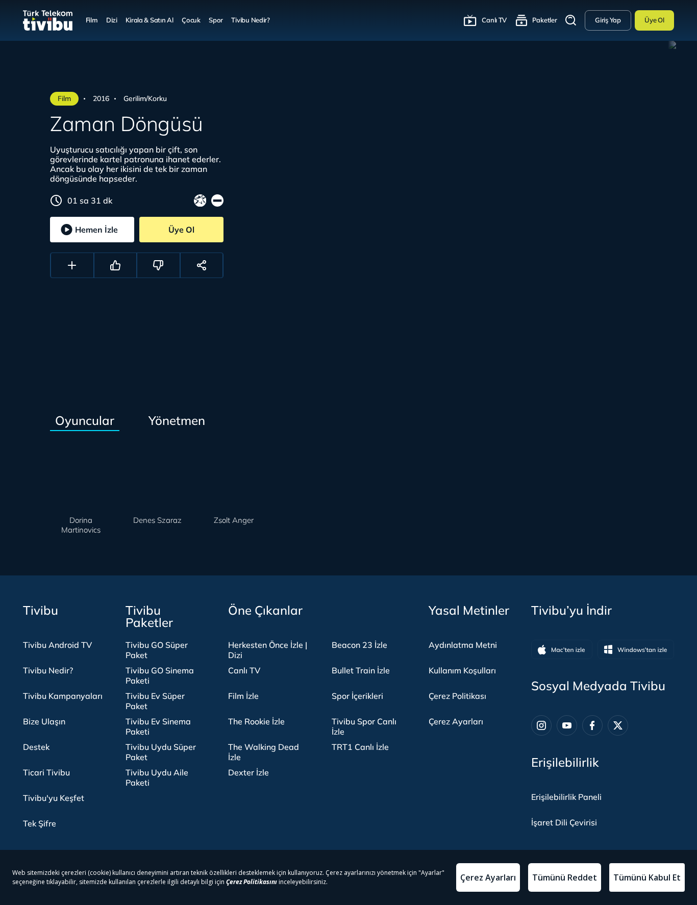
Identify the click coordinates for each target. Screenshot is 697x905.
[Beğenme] (158, 265)
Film (92, 20)
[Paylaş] (202, 265)
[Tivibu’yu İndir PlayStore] (636, 649)
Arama (571, 20)
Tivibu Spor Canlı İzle (364, 726)
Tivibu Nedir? (250, 20)
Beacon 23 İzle (359, 645)
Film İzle (243, 696)
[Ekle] (72, 265)
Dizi (111, 20)
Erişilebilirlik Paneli (566, 797)
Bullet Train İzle (361, 670)
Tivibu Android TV (57, 645)
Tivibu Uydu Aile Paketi (157, 777)
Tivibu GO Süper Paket (157, 650)
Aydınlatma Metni (463, 645)
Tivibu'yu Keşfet (53, 798)
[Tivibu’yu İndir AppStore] (561, 649)
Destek (36, 747)
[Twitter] (618, 725)
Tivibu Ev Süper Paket (155, 701)
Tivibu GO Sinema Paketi (160, 675)
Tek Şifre (39, 823)
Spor (216, 20)
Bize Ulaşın (44, 721)
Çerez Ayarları (456, 721)
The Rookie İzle (256, 721)
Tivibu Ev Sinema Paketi (158, 726)
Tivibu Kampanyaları (63, 696)
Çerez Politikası (457, 696)
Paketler (544, 20)
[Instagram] (541, 725)
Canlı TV (494, 20)
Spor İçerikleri (357, 696)
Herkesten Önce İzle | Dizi (267, 650)
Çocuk (191, 20)
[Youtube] (567, 725)
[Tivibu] (47, 20)
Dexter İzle (248, 772)
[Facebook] (592, 725)
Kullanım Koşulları (462, 670)
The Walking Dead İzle (263, 752)
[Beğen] (115, 265)
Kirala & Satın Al (149, 20)
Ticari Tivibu (46, 772)
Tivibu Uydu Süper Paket (161, 752)
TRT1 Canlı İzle (360, 747)
